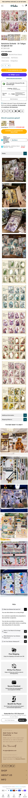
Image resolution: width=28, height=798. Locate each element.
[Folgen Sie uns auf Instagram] (5, 766)
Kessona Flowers (20, 759)
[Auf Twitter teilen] (6, 111)
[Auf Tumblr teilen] (12, 111)
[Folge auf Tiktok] (13, 766)
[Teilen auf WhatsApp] (22, 111)
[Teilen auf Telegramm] (15, 111)
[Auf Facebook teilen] (2, 111)
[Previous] (3, 21)
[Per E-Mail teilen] (19, 111)
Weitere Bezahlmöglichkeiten (14, 78)
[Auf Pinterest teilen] (9, 111)
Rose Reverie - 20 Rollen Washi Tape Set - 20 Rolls (11, 147)
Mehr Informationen (14, 99)
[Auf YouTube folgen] (11, 766)
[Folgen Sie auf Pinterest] (8, 766)
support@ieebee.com (10, 750)
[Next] (25, 21)
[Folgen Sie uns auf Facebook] (2, 766)
